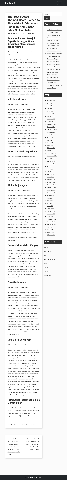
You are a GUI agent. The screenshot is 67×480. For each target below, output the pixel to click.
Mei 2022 (50, 227)
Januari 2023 (51, 214)
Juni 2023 (50, 201)
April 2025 (50, 143)
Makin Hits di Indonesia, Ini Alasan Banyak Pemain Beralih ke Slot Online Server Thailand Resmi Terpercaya (54, 35)
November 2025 (52, 124)
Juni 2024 (50, 169)
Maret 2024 (50, 177)
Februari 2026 (51, 116)
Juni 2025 (50, 137)
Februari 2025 (51, 148)
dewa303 (47, 263)
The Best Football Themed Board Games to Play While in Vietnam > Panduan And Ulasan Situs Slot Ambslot (24, 23)
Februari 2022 (51, 235)
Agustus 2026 (51, 100)
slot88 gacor (17, 258)
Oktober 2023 (51, 190)
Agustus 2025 (51, 132)
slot (45, 255)
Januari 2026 (51, 119)
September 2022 (52, 224)
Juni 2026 (50, 106)
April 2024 (50, 174)
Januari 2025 (51, 150)
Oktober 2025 (51, 127)
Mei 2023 (50, 203)
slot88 (46, 247)
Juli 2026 (49, 103)
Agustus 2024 (51, 164)
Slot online (47, 275)
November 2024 (52, 156)
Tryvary (40, 477)
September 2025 (52, 129)
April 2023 (50, 206)
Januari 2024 (51, 182)
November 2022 (52, 219)
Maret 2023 (50, 208)
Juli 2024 (49, 166)
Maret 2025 (50, 145)
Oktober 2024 (51, 158)
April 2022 (50, 230)
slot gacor (47, 271)
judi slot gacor (31, 425)
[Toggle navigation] (59, 3)
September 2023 (52, 193)
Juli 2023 (49, 198)
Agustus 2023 (51, 195)
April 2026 (50, 111)
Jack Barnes (33, 33)
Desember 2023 (51, 185)
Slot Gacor (17, 425)
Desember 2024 (51, 153)
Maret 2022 (50, 232)
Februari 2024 (51, 179)
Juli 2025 (49, 135)
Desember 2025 (51, 121)
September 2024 (52, 161)
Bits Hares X (10, 3)
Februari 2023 (51, 211)
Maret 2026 (50, 114)
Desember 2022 (51, 216)
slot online (47, 251)
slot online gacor (49, 259)
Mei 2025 (50, 140)
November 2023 (52, 187)
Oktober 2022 (51, 222)
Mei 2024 (50, 172)
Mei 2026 (50, 108)
